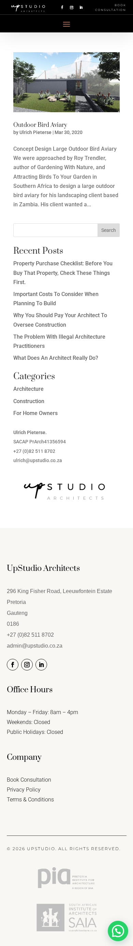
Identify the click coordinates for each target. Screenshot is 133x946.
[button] (118, 931)
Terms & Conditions (30, 799)
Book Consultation (110, 7)
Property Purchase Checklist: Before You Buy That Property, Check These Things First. (63, 272)
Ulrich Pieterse (35, 132)
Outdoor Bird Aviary (40, 125)
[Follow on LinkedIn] (81, 7)
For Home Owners (35, 413)
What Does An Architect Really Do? (55, 358)
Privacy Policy (24, 789)
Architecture (28, 389)
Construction (28, 401)
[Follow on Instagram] (71, 7)
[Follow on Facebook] (62, 7)
